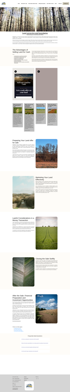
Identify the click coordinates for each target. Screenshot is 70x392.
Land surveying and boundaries (35, 33)
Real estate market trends (32, 3)
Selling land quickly (42, 3)
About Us (60, 3)
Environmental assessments (18, 330)
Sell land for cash (24, 3)
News (19, 3)
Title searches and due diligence (18, 331)
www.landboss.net (15, 389)
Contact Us (66, 3)
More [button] (56, 3)
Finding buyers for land (17, 328)
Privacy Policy (26, 378)
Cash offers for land (50, 3)
